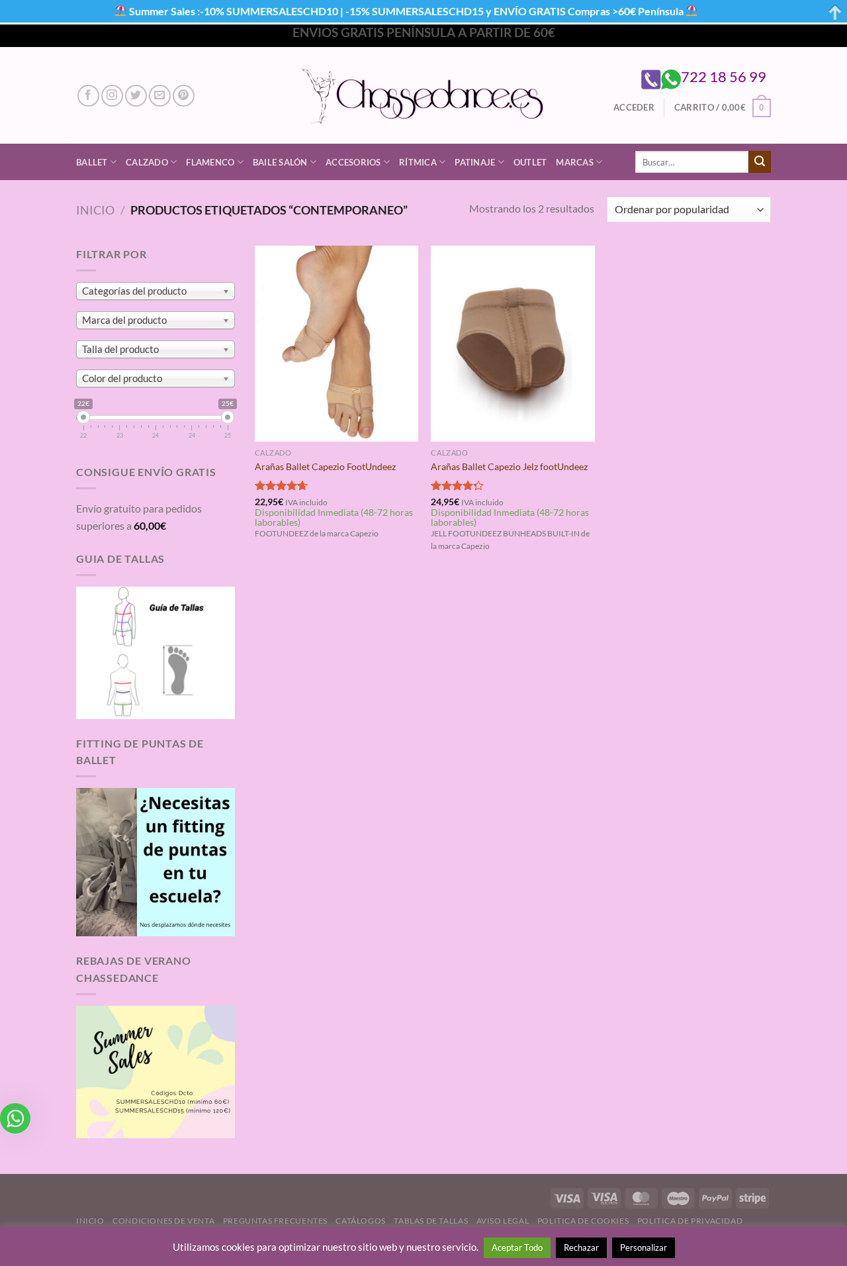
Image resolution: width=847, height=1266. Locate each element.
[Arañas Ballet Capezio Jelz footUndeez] (512, 344)
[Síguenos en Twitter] (136, 96)
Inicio (95, 210)
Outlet (530, 162)
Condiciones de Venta (163, 1221)
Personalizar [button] (643, 1247)
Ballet (92, 162)
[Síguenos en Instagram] (112, 96)
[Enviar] (759, 162)
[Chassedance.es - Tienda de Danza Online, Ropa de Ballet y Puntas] (424, 96)
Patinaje (475, 162)
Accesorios (353, 162)
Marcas (575, 162)
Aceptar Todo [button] (517, 1247)
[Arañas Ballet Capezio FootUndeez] (336, 344)
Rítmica (418, 162)
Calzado (147, 162)
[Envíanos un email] (160, 96)
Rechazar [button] (581, 1247)
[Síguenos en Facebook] (88, 96)
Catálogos (360, 1221)
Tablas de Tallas (431, 1221)
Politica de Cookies (583, 1221)
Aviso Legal (502, 1221)
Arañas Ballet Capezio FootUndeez (325, 466)
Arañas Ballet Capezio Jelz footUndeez (509, 466)
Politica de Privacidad (689, 1221)
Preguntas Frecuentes (275, 1221)
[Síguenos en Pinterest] (184, 96)
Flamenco (210, 162)
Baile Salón (280, 162)
